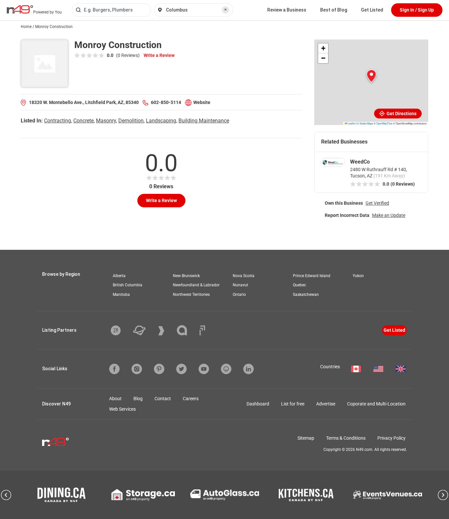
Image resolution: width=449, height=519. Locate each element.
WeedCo (360, 162)
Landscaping (161, 120)
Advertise (325, 403)
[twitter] (181, 369)
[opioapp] (226, 369)
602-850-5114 (166, 102)
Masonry (106, 120)
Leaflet (351, 123)
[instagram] (136, 369)
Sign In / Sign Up (417, 10)
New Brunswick (186, 275)
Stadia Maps (366, 123)
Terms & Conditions (346, 438)
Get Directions (401, 113)
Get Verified (377, 203)
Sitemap (305, 438)
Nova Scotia (243, 275)
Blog (138, 398)
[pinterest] (159, 369)
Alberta (119, 275)
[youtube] (203, 369)
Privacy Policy (391, 438)
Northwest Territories (191, 294)
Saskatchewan (306, 294)
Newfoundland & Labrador (196, 285)
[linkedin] (248, 369)
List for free (292, 403)
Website (201, 102)
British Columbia (127, 285)
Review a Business (286, 10)
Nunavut (240, 285)
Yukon (358, 275)
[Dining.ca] (61, 494)
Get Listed (372, 10)
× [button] (225, 10)
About (115, 398)
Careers (191, 398)
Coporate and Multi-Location (376, 403)
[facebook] (114, 369)
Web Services (122, 409)
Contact (162, 398)
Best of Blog (333, 10)
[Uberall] (144, 330)
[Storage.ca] (143, 495)
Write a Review (159, 55)
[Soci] (202, 330)
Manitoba (121, 294)
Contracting (57, 120)
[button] (371, 76)
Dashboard (258, 403)
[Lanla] (187, 330)
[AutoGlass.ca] (224, 494)
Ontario (239, 294)
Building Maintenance (203, 120)
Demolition (131, 120)
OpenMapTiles (384, 123)
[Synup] (166, 330)
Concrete (83, 120)
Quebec (299, 285)
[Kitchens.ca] (306, 495)
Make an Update (388, 215)
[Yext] (120, 330)
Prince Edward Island (311, 275)
